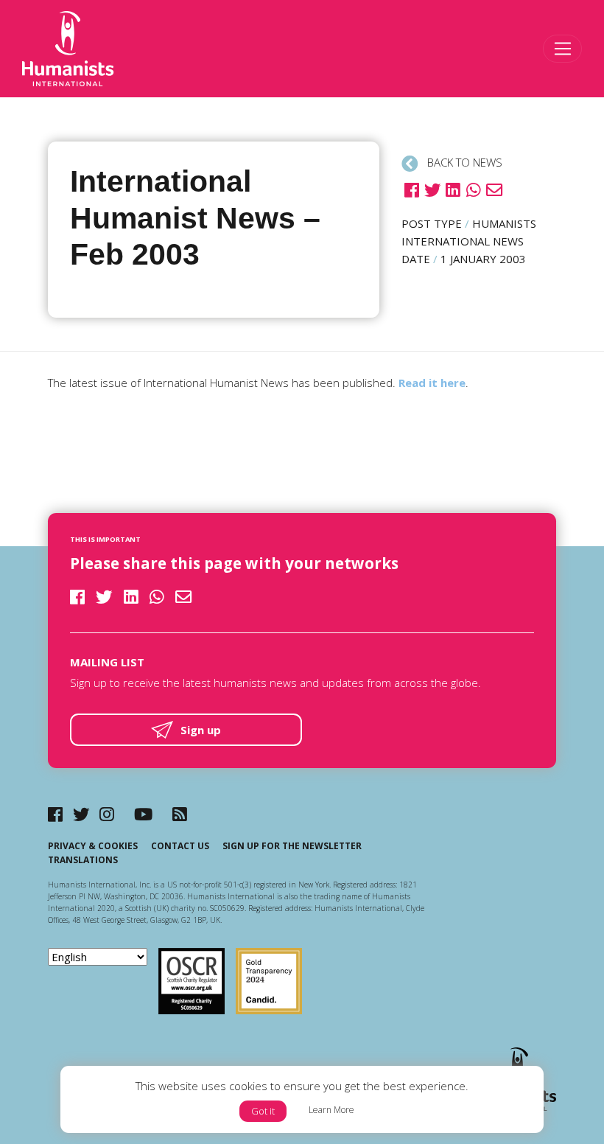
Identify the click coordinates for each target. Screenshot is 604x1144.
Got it (263, 1110)
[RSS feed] (179, 814)
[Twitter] (81, 814)
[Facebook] (55, 814)
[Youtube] (143, 814)
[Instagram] (106, 814)
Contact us (180, 846)
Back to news (463, 162)
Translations (83, 860)
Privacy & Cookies (93, 846)
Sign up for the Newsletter (292, 846)
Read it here (432, 382)
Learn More (331, 1109)
